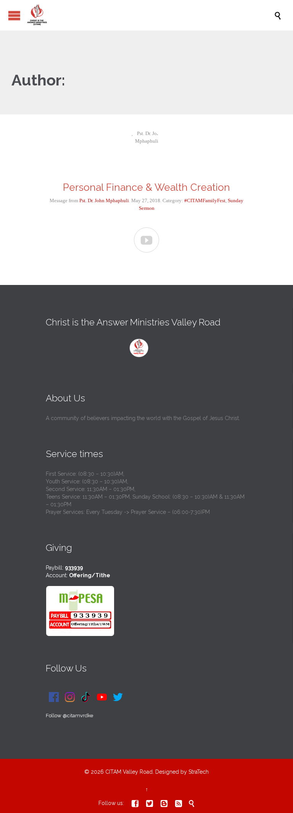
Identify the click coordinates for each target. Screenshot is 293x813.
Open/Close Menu (14, 15)
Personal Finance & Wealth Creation (146, 187)
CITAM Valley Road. (129, 772)
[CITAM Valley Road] (150, 15)
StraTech (198, 772)
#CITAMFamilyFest (204, 200)
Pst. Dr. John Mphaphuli (104, 200)
